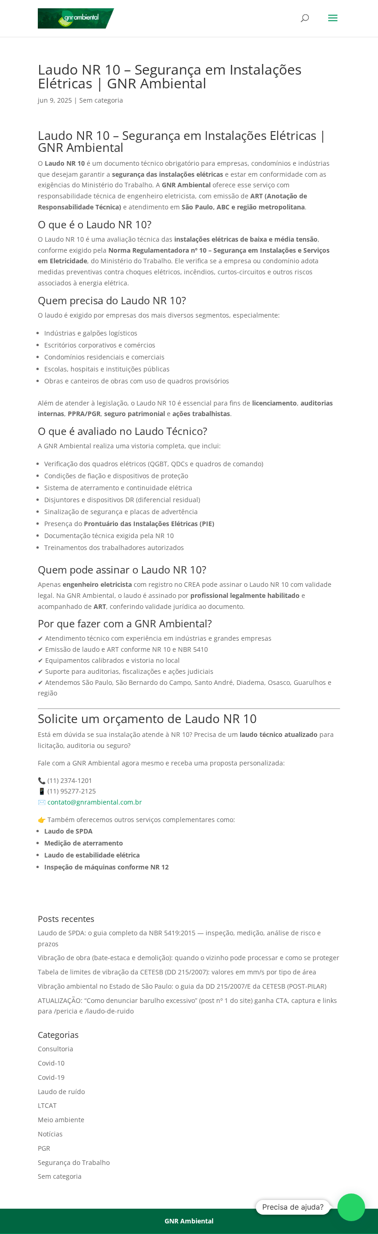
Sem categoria (101, 100)
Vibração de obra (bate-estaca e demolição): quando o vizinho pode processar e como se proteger (188, 957)
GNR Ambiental (189, 1221)
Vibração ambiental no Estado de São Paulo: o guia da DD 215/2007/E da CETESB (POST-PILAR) (182, 986)
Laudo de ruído (61, 1091)
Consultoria (55, 1048)
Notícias (50, 1134)
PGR (44, 1148)
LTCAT (47, 1105)
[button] (351, 1207)
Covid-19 (51, 1077)
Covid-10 (51, 1063)
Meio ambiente (61, 1119)
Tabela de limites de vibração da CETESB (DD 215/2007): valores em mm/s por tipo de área (177, 972)
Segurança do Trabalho (74, 1162)
